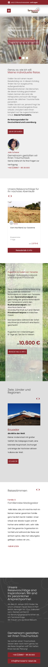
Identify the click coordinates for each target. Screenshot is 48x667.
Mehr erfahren (15, 131)
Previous (9, 376)
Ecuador (13, 461)
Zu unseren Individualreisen (21, 39)
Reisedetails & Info (24, 250)
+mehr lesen (13, 546)
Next (39, 376)
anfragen (34, 2)
